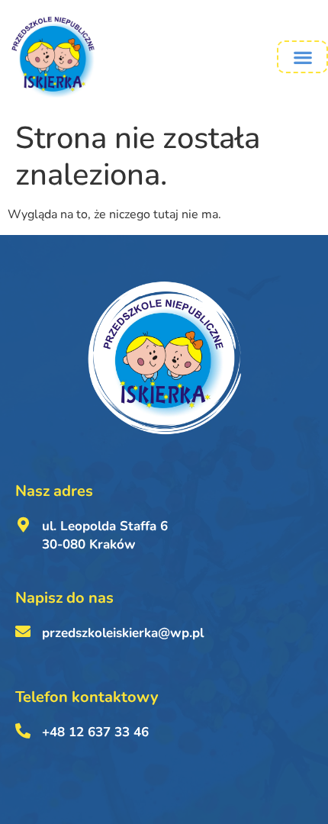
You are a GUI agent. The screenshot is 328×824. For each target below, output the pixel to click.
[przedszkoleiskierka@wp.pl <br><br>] (23, 631)
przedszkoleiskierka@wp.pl (123, 633)
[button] (302, 57)
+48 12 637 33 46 (95, 732)
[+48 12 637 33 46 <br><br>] (23, 731)
